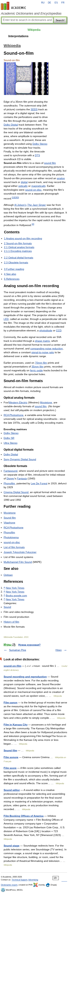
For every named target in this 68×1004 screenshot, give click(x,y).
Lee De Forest (39, 483)
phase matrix (42, 340)
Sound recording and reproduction (25, 676)
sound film (50, 163)
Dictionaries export (9, 885)
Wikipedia (34, 29)
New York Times (15, 587)
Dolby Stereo (39, 143)
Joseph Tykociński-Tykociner (20, 552)
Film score (10, 767)
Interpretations (18, 36)
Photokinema (11, 537)
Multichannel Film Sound (18, 562)
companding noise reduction (46, 348)
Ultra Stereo (10, 442)
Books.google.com (16, 595)
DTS (37, 155)
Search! (60, 20)
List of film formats (14, 547)
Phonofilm (9, 483)
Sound (7, 607)
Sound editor (12, 790)
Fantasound (10, 470)
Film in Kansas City (16, 724)
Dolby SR (9, 438)
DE (49, 2)
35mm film (38, 366)
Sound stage (11, 845)
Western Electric (18, 402)
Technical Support (19, 880)
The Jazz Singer (36, 204)
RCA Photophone (13, 415)
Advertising (33, 880)
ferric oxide (36, 370)
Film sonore (11, 757)
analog (61, 178)
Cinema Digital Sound (16, 492)
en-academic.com (14, 6)
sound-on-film (12, 665)
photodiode (45, 330)
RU (42, 2)
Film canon (10, 702)
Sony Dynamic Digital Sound (20, 459)
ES (56, 2)
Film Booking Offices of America (24, 815)
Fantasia (22, 478)
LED (6, 319)
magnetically (38, 185)
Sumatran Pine (17, 650)
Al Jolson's (20, 204)
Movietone (46, 402)
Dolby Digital (11, 124)
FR (62, 2)
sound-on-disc (33, 189)
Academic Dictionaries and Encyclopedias (31, 13)
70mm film (41, 362)
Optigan (8, 574)
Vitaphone (9, 522)
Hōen (58, 650)
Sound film (10, 517)
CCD (58, 330)
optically (23, 185)
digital (24, 182)
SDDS (34, 109)
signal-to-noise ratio (42, 352)
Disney (10, 478)
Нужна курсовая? (29, 644)
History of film (11, 621)
